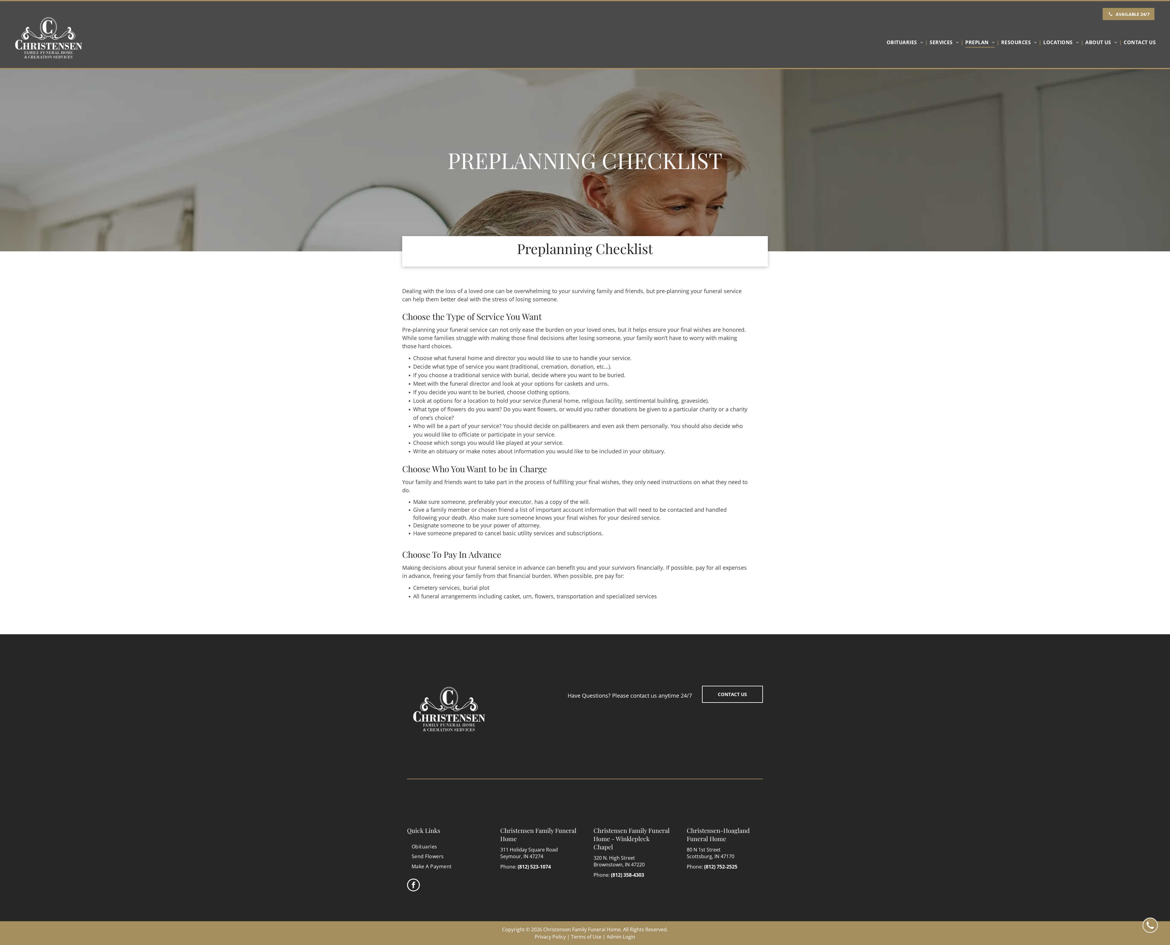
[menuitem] (906, 42)
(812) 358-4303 (627, 875)
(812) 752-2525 (720, 866)
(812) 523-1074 (534, 866)
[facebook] (413, 886)
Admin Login (621, 936)
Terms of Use (586, 936)
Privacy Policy (550, 936)
